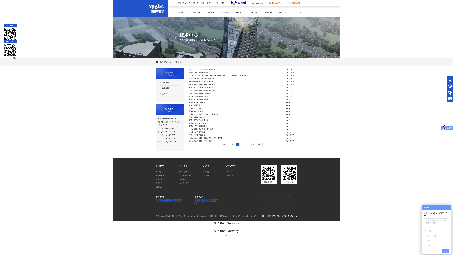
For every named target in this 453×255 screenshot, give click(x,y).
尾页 (254, 144)
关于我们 (159, 172)
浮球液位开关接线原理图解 (198, 73)
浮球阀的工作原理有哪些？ (198, 126)
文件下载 (165, 94)
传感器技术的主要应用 (197, 102)
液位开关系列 (184, 172)
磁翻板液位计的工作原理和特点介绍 (202, 79)
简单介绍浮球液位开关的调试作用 (201, 129)
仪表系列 (182, 179)
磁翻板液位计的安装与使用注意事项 (202, 84)
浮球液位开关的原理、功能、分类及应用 (203, 114)
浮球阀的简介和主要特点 (198, 123)
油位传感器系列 (185, 175)
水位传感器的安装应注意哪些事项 (201, 82)
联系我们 (297, 13)
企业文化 (159, 179)
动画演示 (225, 13)
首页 (169, 62)
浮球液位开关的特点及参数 (198, 120)
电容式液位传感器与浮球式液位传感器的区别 (205, 138)
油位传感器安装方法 (196, 105)
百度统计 (224, 216)
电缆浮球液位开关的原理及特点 (200, 93)
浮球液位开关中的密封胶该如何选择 (202, 70)
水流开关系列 (184, 183)
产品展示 (210, 13)
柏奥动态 (206, 172)
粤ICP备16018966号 (191, 216)
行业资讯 (206, 175)
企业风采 (159, 187)
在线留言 (229, 175)
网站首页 (182, 13)
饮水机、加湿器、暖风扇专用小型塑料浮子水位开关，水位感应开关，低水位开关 (218, 75)
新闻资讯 (268, 13)
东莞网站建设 (213, 216)
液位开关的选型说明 (196, 111)
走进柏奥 (196, 13)
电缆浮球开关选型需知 (197, 135)
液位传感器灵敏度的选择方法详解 (201, 87)
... (180, 187)
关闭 (15, 58)
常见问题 (165, 88)
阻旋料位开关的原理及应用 (198, 96)
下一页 (247, 144)
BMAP (245, 216)
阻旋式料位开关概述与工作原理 (200, 141)
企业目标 (159, 183)
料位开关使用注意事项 (197, 132)
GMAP (252, 216)
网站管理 (236, 216)
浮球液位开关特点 (195, 108)
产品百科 (282, 13)
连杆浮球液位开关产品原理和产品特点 (203, 90)
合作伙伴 (254, 13)
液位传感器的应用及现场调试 (199, 99)
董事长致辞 (160, 175)
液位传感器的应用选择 (197, 117)
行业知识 (177, 62)
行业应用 (239, 13)
